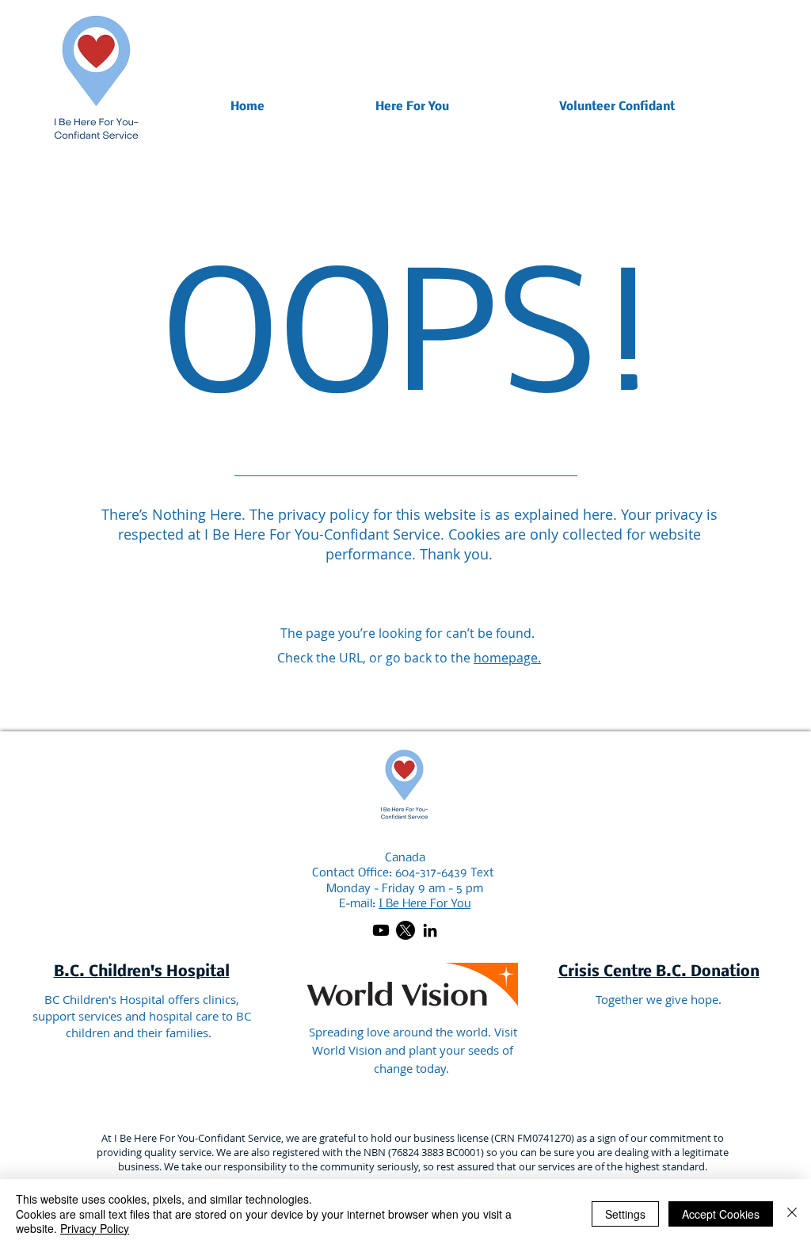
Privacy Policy (94, 1228)
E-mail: (404, 904)
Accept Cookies (721, 1214)
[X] (405, 930)
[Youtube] (380, 930)
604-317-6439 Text (443, 873)
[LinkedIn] (430, 930)
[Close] (791, 1213)
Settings (625, 1214)
